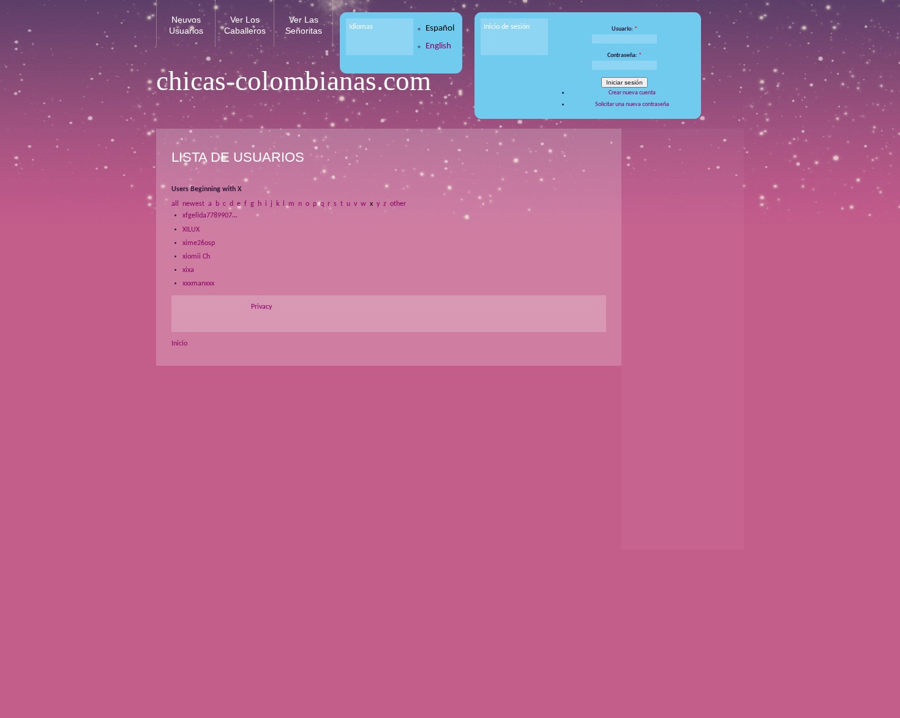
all (175, 204)
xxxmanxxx (198, 283)
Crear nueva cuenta (632, 92)
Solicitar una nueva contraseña (632, 104)
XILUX (191, 229)
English (438, 46)
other (398, 204)
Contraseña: (624, 55)
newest (193, 204)
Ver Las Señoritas (303, 25)
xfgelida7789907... (210, 215)
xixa (188, 270)
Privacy (261, 307)
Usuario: (624, 29)
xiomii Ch (196, 256)
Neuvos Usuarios (186, 25)
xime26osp (198, 243)
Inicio (179, 343)
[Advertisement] (680, 324)
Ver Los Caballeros (245, 25)
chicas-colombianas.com (293, 81)
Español (440, 28)
